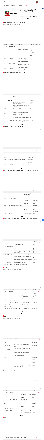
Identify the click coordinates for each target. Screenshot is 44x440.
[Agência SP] (25, 18)
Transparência (20, 5)
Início (4, 5)
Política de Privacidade (23, 437)
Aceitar (38, 437)
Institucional (7, 5)
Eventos (25, 5)
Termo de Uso (18, 437)
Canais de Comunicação (14, 5)
